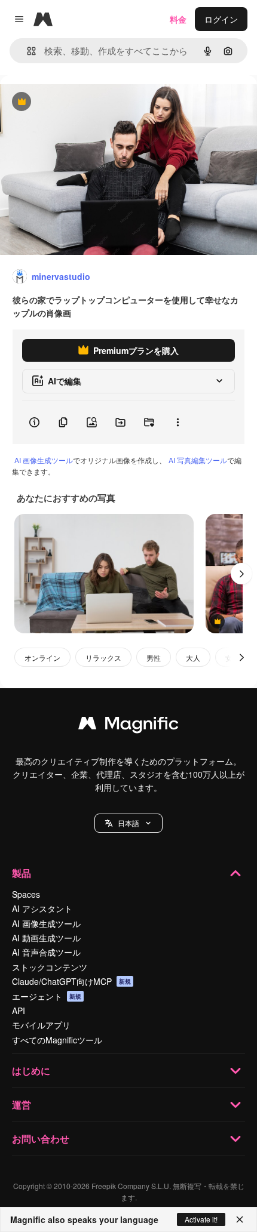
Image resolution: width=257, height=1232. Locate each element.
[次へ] (241, 573)
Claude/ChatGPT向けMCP (71, 981)
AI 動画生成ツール (46, 938)
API (18, 1011)
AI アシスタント (42, 908)
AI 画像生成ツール (43, 460)
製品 (21, 873)
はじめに (31, 1070)
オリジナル (82, 102)
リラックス (103, 657)
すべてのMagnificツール (57, 1040)
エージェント (46, 996)
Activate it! (201, 1219)
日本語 (128, 823)
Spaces (26, 894)
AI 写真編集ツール (198, 460)
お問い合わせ (40, 1138)
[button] (128, 823)
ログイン (221, 19)
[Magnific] (128, 726)
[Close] (239, 1219)
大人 (193, 657)
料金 (178, 19)
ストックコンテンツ (49, 967)
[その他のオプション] (177, 423)
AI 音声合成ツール (46, 952)
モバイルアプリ (41, 1025)
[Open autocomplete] (26, 51)
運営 (21, 1104)
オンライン (42, 657)
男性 (153, 657)
